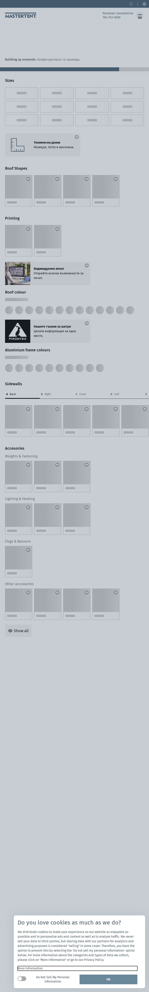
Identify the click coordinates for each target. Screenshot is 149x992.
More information (30, 968)
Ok (108, 979)
